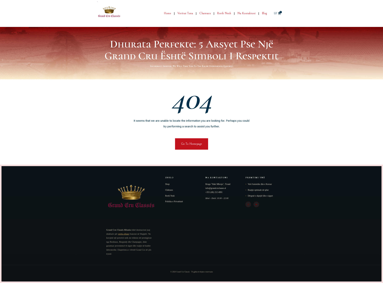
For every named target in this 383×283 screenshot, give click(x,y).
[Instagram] (248, 204)
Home (167, 13)
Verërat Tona (185, 13)
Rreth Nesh (224, 13)
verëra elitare (123, 234)
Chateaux (205, 13)
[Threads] (256, 204)
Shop (167, 184)
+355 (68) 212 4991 (213, 192)
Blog (264, 13)
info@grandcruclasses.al (215, 188)
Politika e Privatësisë (174, 201)
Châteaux (169, 190)
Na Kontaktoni (246, 13)
